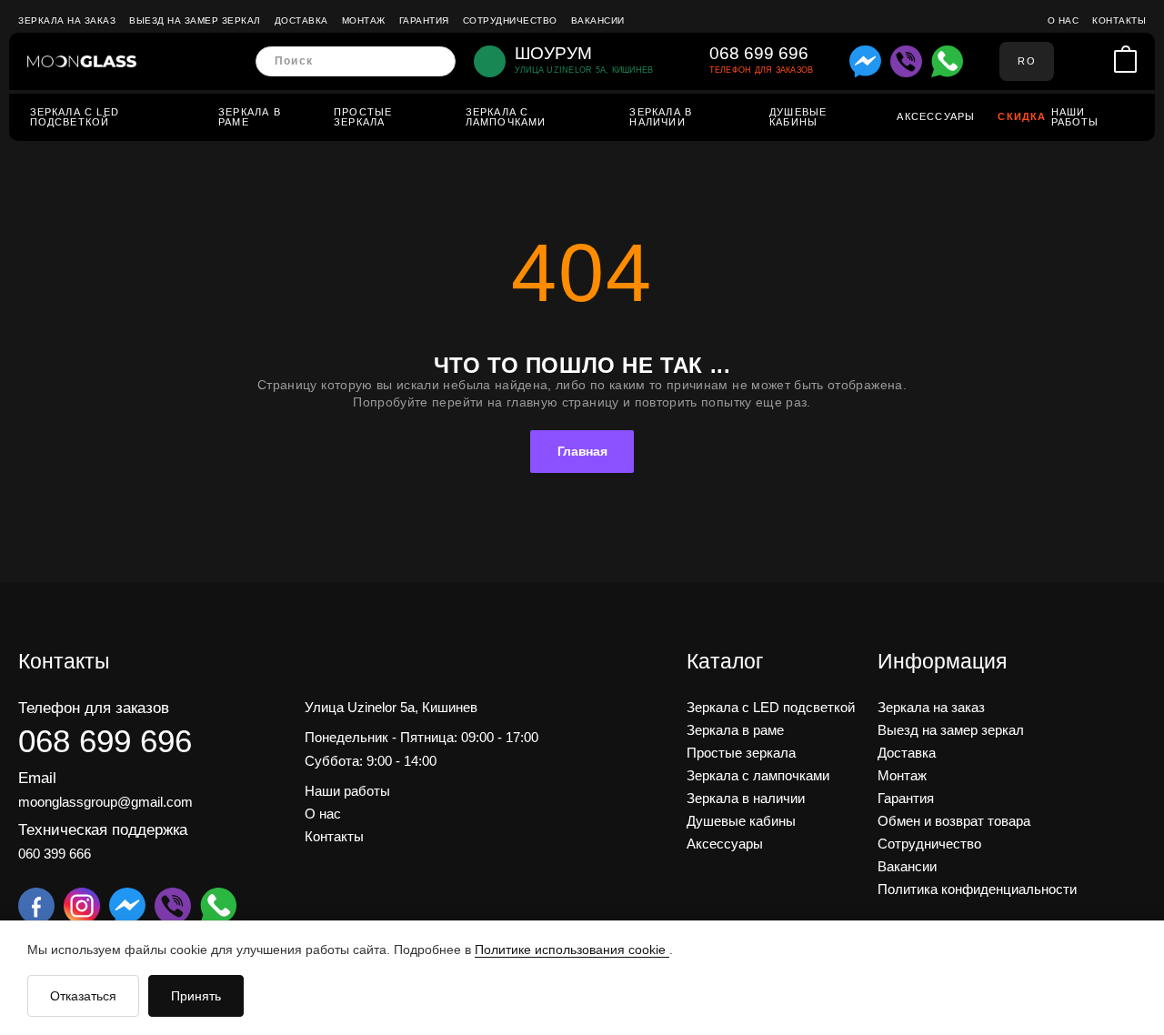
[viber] (906, 61)
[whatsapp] (947, 61)
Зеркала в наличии (660, 116)
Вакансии (598, 20)
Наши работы (1075, 116)
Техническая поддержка (102, 830)
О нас (1063, 20)
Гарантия (424, 20)
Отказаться (83, 996)
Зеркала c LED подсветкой (74, 116)
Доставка (301, 20)
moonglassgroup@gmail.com (105, 801)
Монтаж (364, 20)
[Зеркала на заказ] (81, 61)
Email (37, 778)
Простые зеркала (363, 116)
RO (1026, 60)
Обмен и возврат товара (954, 821)
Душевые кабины (798, 116)
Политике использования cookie (572, 949)
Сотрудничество (510, 20)
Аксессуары (936, 116)
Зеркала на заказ (66, 20)
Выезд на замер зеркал (195, 20)
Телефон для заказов (93, 708)
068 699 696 (105, 741)
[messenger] (865, 61)
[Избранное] (1097, 61)
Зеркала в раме (249, 116)
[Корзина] (1125, 61)
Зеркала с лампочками (506, 116)
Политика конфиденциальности (977, 889)
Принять (196, 996)
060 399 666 (54, 853)
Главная (582, 451)
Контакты (1119, 20)
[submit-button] (436, 61)
